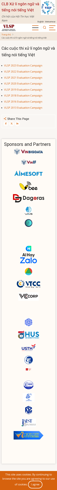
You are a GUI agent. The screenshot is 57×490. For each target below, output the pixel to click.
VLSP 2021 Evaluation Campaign (23, 77)
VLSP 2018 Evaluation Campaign (23, 95)
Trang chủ (6, 34)
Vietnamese (50, 21)
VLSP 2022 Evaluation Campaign (23, 71)
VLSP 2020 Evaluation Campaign (23, 83)
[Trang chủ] (9, 28)
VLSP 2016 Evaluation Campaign (23, 101)
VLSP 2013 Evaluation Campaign (23, 107)
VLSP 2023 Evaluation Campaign (23, 65)
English (41, 21)
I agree (35, 484)
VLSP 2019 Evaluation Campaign (23, 89)
